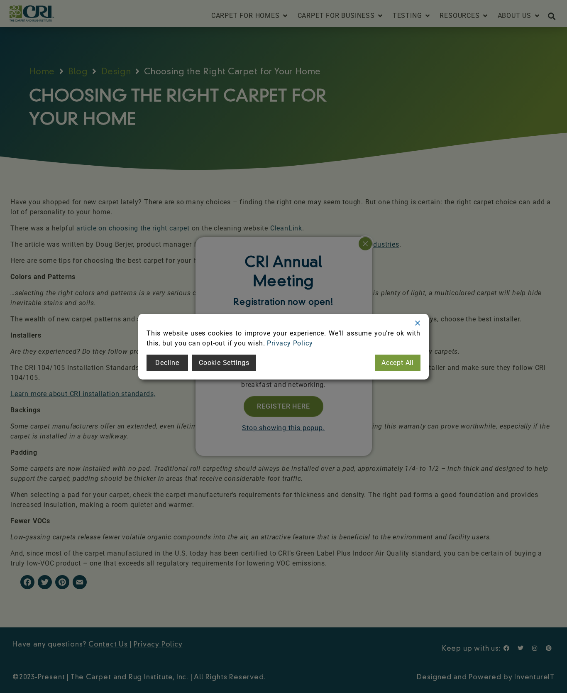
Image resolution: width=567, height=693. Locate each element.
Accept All (397, 363)
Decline (167, 363)
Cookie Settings (224, 363)
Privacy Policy (290, 343)
